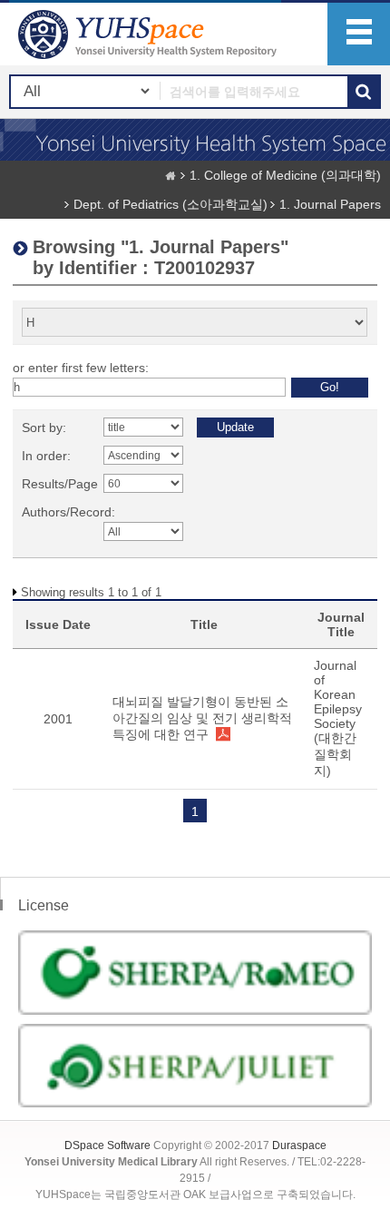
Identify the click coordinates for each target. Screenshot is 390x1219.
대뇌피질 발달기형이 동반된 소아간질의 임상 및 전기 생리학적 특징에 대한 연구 (202, 718)
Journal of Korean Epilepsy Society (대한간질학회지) (338, 718)
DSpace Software (107, 1145)
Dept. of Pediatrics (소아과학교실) (170, 204)
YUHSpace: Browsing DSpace (149, 34)
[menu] (358, 34)
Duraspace (299, 1145)
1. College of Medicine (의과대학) (285, 175)
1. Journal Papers (330, 204)
